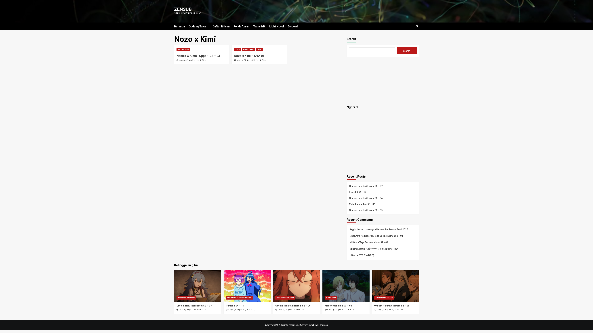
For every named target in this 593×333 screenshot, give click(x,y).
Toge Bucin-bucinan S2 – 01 (388, 235)
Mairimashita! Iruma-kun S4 (239, 298)
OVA (259, 50)
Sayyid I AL (355, 229)
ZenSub (183, 9)
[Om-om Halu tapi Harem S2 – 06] (296, 286)
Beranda (179, 26)
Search (351, 39)
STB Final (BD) (390, 248)
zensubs (182, 60)
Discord (293, 26)
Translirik (259, 26)
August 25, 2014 (254, 60)
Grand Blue (331, 298)
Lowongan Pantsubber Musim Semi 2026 (386, 229)
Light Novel (276, 26)
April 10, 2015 (195, 60)
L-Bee (352, 255)
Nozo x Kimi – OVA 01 (249, 56)
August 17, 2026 (243, 310)
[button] (417, 26)
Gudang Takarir (199, 26)
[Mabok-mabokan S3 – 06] (346, 286)
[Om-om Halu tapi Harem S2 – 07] (197, 286)
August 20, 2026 (194, 310)
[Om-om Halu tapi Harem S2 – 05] (395, 286)
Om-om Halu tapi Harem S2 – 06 (366, 198)
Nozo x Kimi (183, 50)
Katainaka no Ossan (186, 298)
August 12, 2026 (342, 310)
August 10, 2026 (392, 310)
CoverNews (306, 324)
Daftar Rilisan (221, 26)
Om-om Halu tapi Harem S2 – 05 (366, 210)
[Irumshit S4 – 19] (247, 286)
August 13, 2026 (293, 310)
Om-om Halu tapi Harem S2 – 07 (366, 186)
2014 (237, 50)
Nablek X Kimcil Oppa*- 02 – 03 (198, 56)
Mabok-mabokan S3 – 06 (362, 204)
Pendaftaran (241, 26)
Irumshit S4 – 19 (357, 192)
